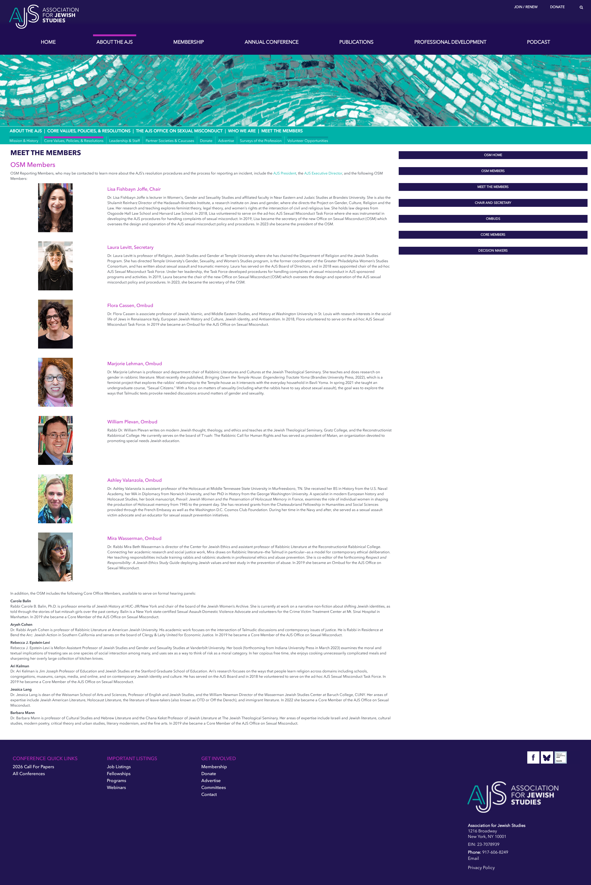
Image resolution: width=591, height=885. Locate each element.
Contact (209, 794)
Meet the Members (493, 187)
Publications (356, 42)
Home (48, 42)
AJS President (284, 173)
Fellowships (118, 773)
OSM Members (493, 171)
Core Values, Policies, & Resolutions (88, 130)
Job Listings (119, 766)
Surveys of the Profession (261, 140)
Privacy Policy (481, 867)
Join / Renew (526, 7)
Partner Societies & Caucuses (170, 140)
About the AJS (114, 42)
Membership (188, 42)
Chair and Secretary (493, 203)
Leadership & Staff (124, 140)
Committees (213, 787)
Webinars (116, 787)
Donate (557, 7)
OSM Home (493, 155)
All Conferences (29, 773)
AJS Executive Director (323, 173)
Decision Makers (493, 251)
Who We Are (242, 130)
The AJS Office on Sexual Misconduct (179, 130)
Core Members (493, 235)
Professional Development (450, 42)
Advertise (226, 140)
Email (473, 858)
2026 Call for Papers (33, 766)
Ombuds (493, 219)
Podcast (538, 42)
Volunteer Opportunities (307, 140)
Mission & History (23, 140)
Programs (116, 780)
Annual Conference (272, 42)
